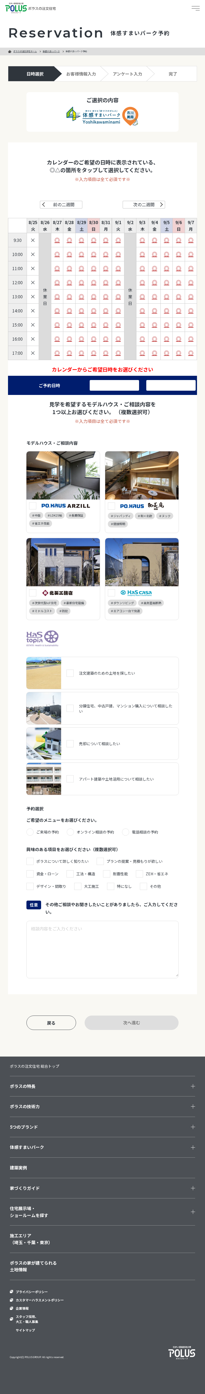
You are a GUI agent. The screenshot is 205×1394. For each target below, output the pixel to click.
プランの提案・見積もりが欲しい (135, 861)
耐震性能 (120, 873)
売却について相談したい (99, 743)
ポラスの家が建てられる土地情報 (33, 1266)
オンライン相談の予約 (95, 832)
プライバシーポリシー (32, 1291)
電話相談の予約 (145, 832)
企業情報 (22, 1308)
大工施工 (91, 886)
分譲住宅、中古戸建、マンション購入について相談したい (125, 708)
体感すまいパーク (51, 51)
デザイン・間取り (51, 886)
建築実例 (18, 1167)
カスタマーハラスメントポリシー (40, 1300)
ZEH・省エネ (157, 873)
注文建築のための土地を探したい (107, 673)
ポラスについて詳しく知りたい (62, 861)
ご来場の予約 (47, 832)
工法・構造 (85, 873)
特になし (124, 886)
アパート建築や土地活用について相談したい (116, 779)
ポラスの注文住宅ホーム (25, 51)
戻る (51, 1023)
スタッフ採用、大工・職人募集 (27, 1319)
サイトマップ (25, 1330)
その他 (155, 886)
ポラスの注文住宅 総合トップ (34, 1066)
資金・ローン (47, 873)
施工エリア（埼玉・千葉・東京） (31, 1238)
